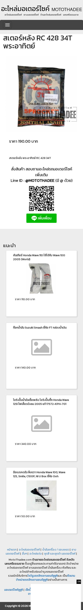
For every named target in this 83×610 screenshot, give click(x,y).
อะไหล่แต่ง (35, 554)
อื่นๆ (24, 554)
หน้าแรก (11, 550)
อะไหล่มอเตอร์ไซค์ (29, 550)
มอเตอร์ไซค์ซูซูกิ (13, 590)
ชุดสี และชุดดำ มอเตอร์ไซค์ (60, 554)
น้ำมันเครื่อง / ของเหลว (55, 550)
